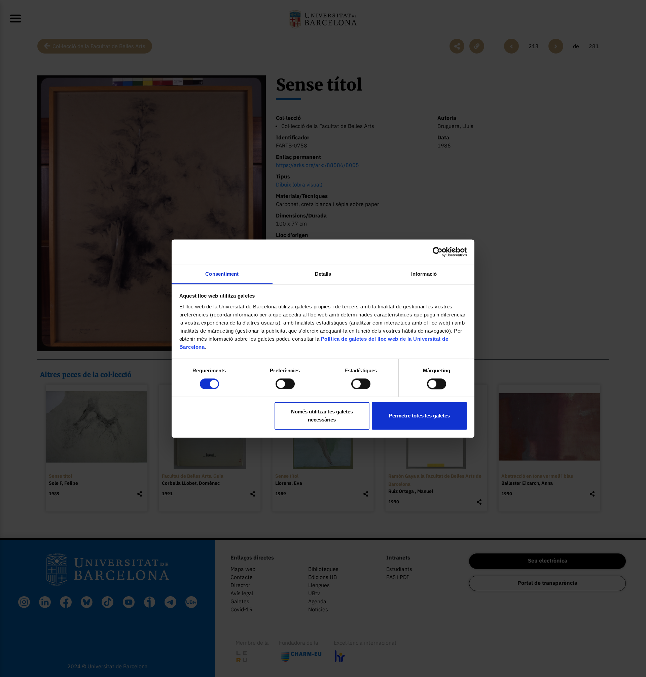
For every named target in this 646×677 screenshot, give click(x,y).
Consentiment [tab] (222, 274)
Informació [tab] (424, 274)
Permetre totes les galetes (419, 416)
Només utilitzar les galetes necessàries (322, 416)
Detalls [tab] (323, 274)
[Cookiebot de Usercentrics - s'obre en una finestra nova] (437, 252)
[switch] (285, 383)
